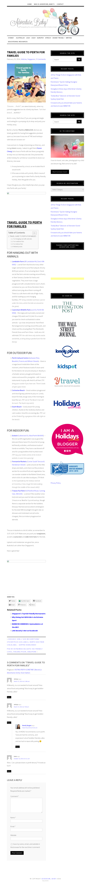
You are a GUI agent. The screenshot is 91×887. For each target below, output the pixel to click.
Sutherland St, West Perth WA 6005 (30, 435)
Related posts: (17, 247)
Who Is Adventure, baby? (44, 4)
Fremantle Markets (19, 461)
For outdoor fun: (18, 241)
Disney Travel (58, 38)
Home (29, 4)
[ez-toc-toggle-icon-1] (33, 233)
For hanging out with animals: (22, 239)
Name (13, 817)
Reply (9, 697)
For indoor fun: (18, 244)
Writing (69, 38)
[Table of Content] (35, 233)
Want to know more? (59, 172)
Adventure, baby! (48, 879)
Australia (20, 38)
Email (13, 826)
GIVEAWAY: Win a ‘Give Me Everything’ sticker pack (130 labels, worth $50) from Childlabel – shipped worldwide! (25, 642)
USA (27, 38)
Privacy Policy (56, 483)
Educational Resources (18, 42)
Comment (14, 796)
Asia (33, 38)
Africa (47, 38)
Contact (60, 4)
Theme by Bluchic (46, 880)
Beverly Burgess (26, 725)
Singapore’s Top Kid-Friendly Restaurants (29, 613)
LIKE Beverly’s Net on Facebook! (25, 630)
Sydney (11, 38)
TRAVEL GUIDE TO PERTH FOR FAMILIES (26, 54)
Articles (24, 59)
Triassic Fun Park (18, 491)
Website (13, 835)
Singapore (31, 59)
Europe (40, 38)
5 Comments (41, 59)
